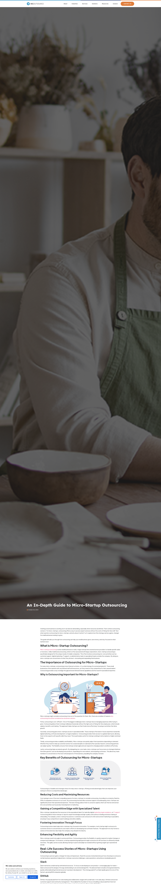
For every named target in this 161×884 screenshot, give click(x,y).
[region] (21, 872)
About (65, 4)
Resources (105, 4)
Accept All (33, 877)
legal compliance (106, 812)
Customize (11, 877)
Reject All (21, 877)
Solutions (95, 4)
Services (84, 4)
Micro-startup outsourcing (48, 649)
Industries (75, 4)
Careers (115, 4)
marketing (97, 812)
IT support (116, 812)
